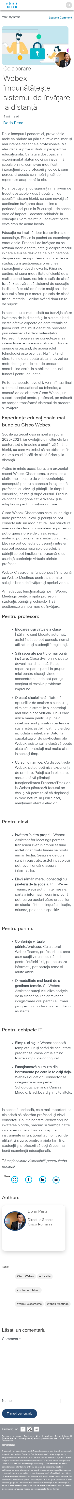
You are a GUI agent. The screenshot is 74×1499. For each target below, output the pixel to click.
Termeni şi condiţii (63, 1436)
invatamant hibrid (28, 1290)
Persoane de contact (12, 1436)
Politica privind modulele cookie (49, 1438)
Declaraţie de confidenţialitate (17, 1438)
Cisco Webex (25, 1276)
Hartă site (48, 1436)
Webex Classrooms (29, 1304)
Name (7, 1401)
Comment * (11, 1339)
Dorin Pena (13, 123)
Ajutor (39, 1436)
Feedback (29, 1436)
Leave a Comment (60, 17)
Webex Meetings (57, 1304)
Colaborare (17, 69)
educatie (45, 1276)
